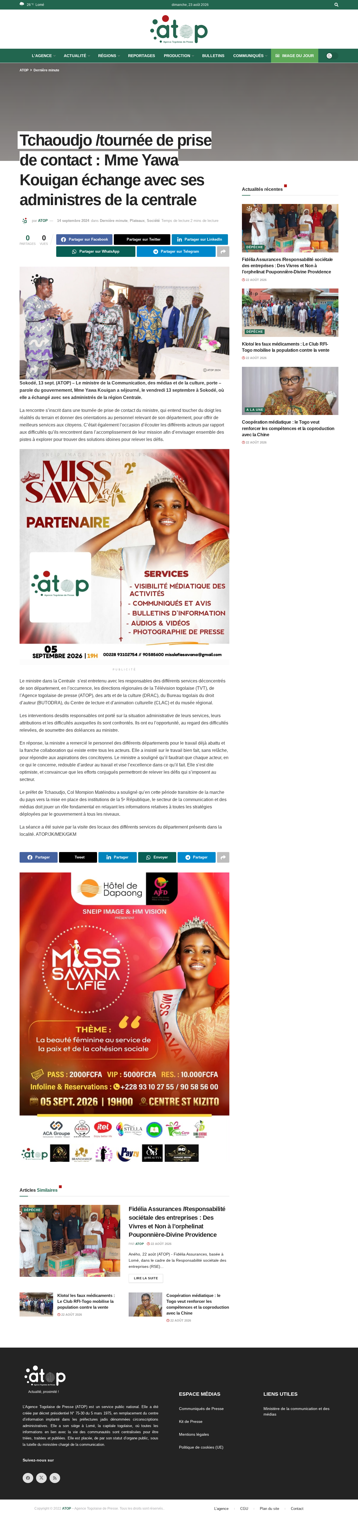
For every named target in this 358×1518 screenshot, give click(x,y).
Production (177, 55)
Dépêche (32, 1210)
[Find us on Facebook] (28, 1478)
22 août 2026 (160, 1243)
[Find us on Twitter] (41, 1478)
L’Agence (42, 55)
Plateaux (137, 221)
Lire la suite (148, 1277)
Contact (297, 1509)
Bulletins (213, 55)
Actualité (75, 55)
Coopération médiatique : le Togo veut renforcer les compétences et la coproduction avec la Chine (288, 428)
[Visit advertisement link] (124, 557)
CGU (244, 1509)
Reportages (141, 55)
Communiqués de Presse (201, 1408)
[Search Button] (336, 5)
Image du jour (298, 55)
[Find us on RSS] (55, 1478)
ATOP (24, 70)
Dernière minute (46, 70)
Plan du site (269, 1509)
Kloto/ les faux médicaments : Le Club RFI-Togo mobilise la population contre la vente (86, 1301)
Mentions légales (194, 1434)
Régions (107, 55)
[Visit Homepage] (179, 29)
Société (153, 221)
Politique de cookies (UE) (201, 1447)
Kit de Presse (190, 1421)
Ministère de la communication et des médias (296, 1411)
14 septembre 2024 (73, 221)
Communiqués (248, 55)
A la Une (254, 409)
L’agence (221, 1509)
